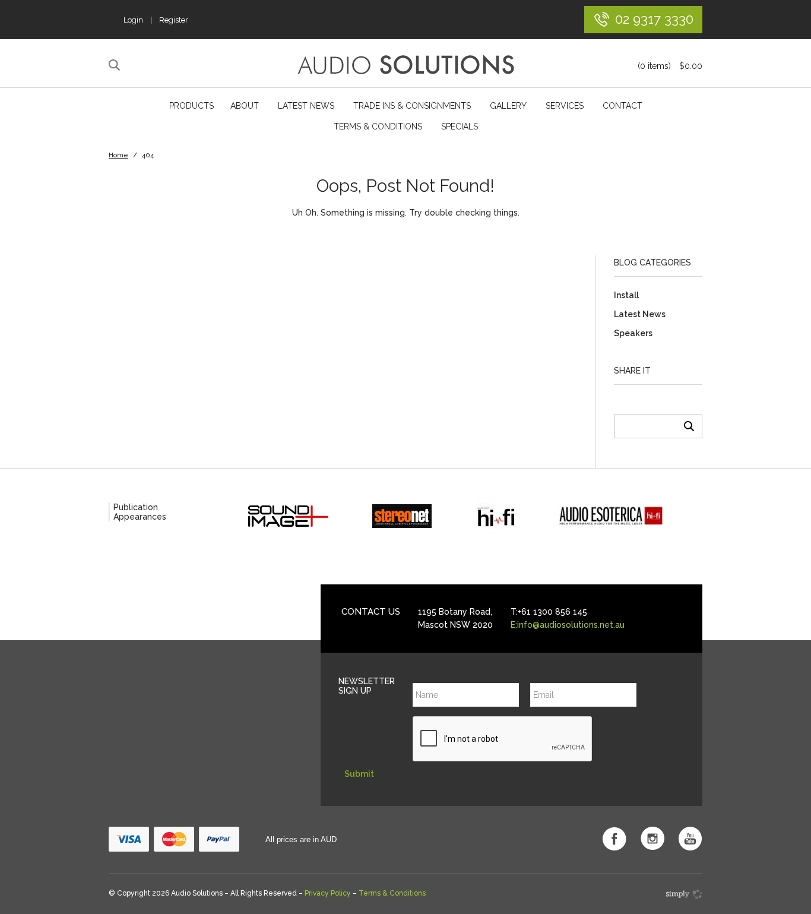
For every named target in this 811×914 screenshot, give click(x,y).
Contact (622, 105)
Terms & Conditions (378, 126)
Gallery (508, 105)
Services (565, 105)
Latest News (306, 105)
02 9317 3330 (654, 19)
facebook (614, 838)
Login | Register (155, 19)
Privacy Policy (328, 893)
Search (116, 65)
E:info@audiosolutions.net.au (568, 625)
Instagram (652, 838)
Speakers (633, 333)
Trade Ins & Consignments (412, 105)
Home (118, 155)
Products (191, 105)
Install (626, 295)
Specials (459, 126)
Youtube (690, 838)
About (244, 105)
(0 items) (670, 66)
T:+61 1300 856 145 (549, 611)
